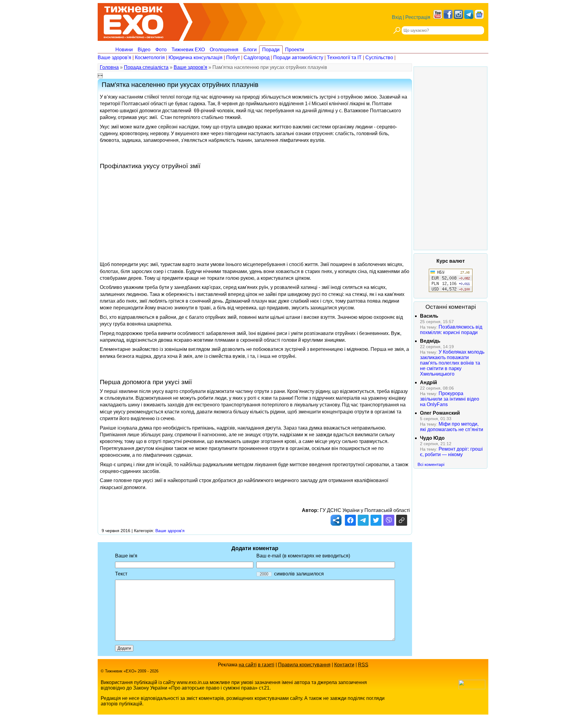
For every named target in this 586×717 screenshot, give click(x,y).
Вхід (397, 17)
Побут (233, 57)
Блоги (250, 49)
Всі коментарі (431, 464)
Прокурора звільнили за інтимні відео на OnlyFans (449, 399)
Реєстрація (417, 17)
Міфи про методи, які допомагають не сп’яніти (451, 426)
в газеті (266, 664)
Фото (161, 49)
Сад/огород (256, 57)
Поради (271, 49)
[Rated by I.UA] (471, 687)
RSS (363, 664)
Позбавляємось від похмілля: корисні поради (451, 329)
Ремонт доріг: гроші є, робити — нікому (451, 451)
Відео (144, 49)
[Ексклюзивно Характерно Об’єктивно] (133, 20)
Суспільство (379, 57)
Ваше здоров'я (114, 57)
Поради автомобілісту (298, 57)
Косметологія (150, 57)
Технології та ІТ (344, 57)
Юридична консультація (195, 57)
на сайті (248, 664)
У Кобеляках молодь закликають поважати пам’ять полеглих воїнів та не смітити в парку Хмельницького (452, 363)
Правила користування (304, 664)
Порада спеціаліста (146, 67)
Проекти (294, 49)
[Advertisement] (255, 212)
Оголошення (224, 49)
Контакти (344, 664)
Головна (109, 67)
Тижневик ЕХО (188, 49)
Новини (124, 49)
